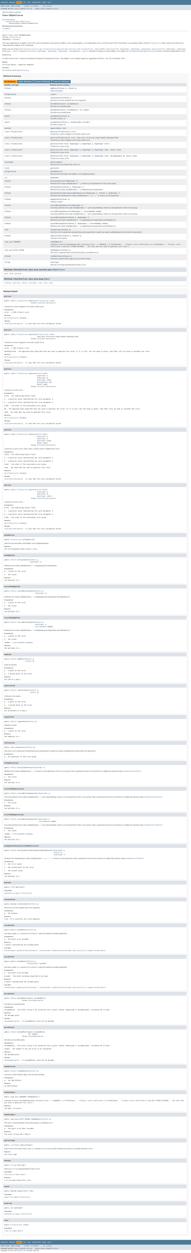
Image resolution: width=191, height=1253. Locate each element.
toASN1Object (55, 242)
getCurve (53, 131)
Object (59, 128)
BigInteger (74, 144)
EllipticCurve (15, 37)
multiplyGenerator (57, 181)
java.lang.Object (8, 19)
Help (49, 2)
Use (24, 2)
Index (44, 2)
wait (40, 283)
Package (12, 2)
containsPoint (56, 98)
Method (29, 9)
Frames (27, 6)
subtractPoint (56, 236)
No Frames (35, 6)
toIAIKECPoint (56, 256)
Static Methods (25, 82)
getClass (16, 283)
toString (53, 262)
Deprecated (36, 2)
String (7, 262)
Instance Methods (42, 82)
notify (24, 283)
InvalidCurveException (46, 303)
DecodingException (35, 1000)
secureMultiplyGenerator (60, 205)
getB (11, 273)
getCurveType (55, 162)
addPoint (53, 88)
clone (52, 94)
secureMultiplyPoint (58, 217)
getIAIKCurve (55, 171)
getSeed (18, 273)
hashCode (53, 177)
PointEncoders (76, 122)
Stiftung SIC (22, 1250)
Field (60, 144)
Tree (29, 2)
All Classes (47, 6)
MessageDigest (116, 156)
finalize (7, 283)
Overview (4, 2)
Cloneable (6, 28)
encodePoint (55, 116)
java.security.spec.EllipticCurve (18, 21)
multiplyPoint (56, 187)
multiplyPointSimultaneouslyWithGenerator (68, 193)
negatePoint (55, 199)
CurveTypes (9, 162)
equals (53, 128)
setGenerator (55, 230)
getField (53, 168)
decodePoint (55, 104)
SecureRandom (89, 211)
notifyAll (33, 283)
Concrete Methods (61, 82)
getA (6, 273)
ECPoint (8, 88)
